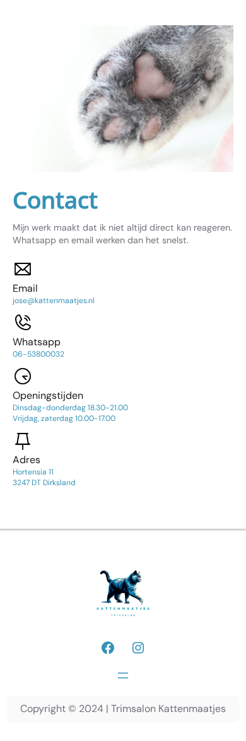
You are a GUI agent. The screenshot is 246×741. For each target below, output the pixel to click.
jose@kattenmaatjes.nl (54, 301)
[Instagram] (138, 647)
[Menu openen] (123, 675)
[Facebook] (107, 647)
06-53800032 (38, 354)
